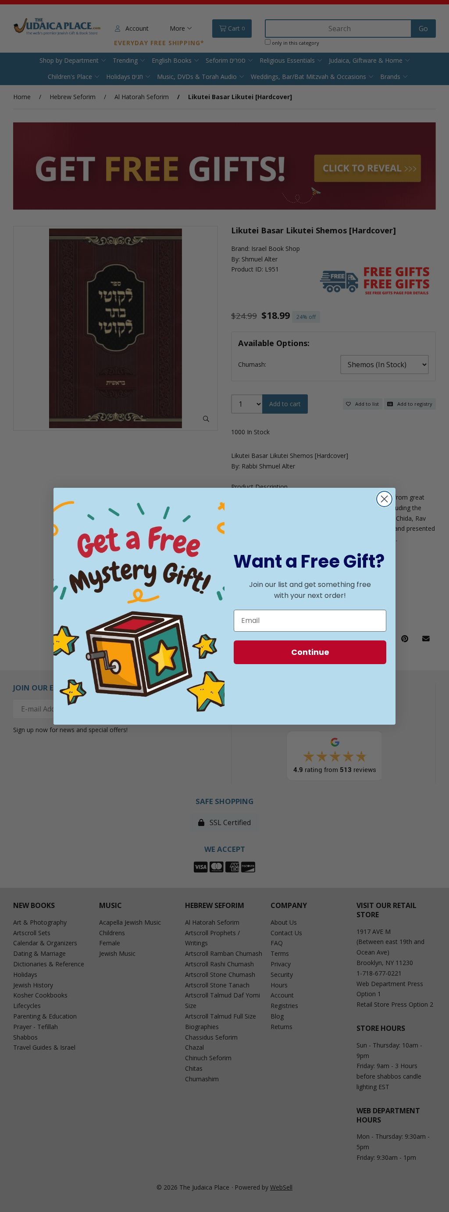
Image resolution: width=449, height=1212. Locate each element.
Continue (310, 652)
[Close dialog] (384, 499)
